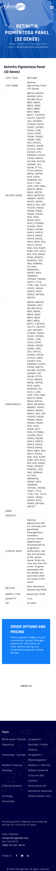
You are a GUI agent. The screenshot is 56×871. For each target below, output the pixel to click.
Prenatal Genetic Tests (39, 796)
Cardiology (7, 796)
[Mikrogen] (12, 7)
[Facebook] (16, 856)
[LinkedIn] (28, 856)
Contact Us (26, 686)
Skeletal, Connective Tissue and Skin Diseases (38, 775)
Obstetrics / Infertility (39, 765)
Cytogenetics (34, 739)
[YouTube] (22, 856)
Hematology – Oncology (14, 755)
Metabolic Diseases (12, 765)
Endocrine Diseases (12, 786)
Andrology (7, 770)
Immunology (8, 801)
